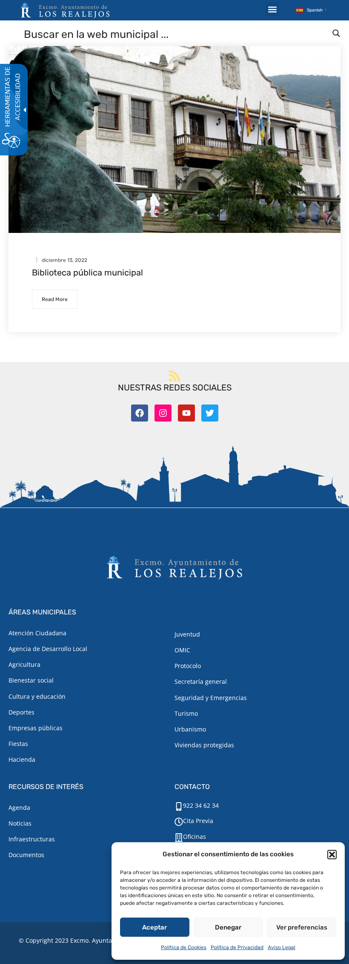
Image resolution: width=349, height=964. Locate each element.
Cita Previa (198, 821)
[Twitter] (209, 413)
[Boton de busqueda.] (336, 33)
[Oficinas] (178, 837)
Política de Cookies (183, 947)
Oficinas (194, 836)
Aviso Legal (281, 947)
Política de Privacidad (237, 947)
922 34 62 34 (201, 805)
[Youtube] (186, 413)
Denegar (228, 927)
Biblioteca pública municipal (87, 272)
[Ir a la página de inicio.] (65, 10)
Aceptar (154, 927)
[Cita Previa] (178, 822)
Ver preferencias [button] (301, 927)
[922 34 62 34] (178, 806)
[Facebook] (139, 413)
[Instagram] (163, 413)
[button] (332, 854)
